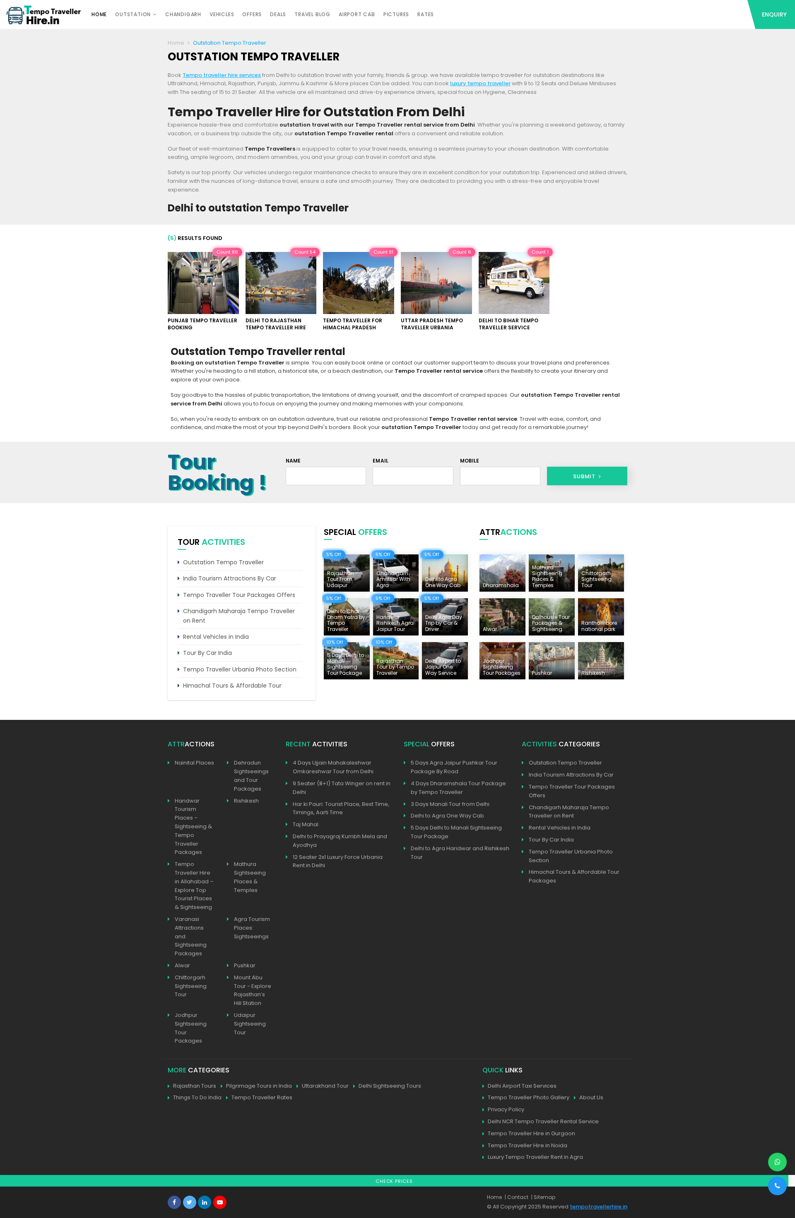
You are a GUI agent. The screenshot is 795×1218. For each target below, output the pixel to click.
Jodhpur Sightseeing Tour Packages (191, 1028)
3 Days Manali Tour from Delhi (450, 804)
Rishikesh (246, 801)
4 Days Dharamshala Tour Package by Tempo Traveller (458, 787)
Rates (425, 14)
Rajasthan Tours (194, 1086)
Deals (278, 14)
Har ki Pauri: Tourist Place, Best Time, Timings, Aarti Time (341, 808)
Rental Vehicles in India (216, 637)
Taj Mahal (305, 824)
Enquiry (774, 14)
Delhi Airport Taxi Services (522, 1086)
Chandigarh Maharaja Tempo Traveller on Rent (239, 615)
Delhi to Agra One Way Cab (447, 816)
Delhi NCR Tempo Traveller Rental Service (543, 1121)
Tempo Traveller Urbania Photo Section (239, 669)
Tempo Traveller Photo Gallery (528, 1097)
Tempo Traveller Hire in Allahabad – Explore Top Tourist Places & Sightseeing (194, 885)
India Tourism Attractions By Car (229, 578)
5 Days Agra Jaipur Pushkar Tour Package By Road (454, 767)
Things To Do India (197, 1097)
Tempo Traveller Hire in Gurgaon (531, 1133)
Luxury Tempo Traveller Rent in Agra (535, 1157)
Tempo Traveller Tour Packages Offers (239, 595)
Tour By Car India (207, 653)
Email (380, 460)
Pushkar (244, 965)
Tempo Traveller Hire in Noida (527, 1145)
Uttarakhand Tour (325, 1086)
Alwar (182, 965)
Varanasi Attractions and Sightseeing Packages (191, 936)
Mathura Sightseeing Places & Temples (250, 877)
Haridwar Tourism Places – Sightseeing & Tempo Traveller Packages (193, 826)
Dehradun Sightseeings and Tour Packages (251, 775)
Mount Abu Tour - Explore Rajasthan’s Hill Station (252, 990)
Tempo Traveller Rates (261, 1097)
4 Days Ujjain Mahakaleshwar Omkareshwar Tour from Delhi (333, 767)
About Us (591, 1097)
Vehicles (222, 14)
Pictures (396, 14)
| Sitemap (543, 1197)
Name (293, 460)
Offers (252, 14)
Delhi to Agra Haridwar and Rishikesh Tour (460, 852)
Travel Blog (312, 14)
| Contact (516, 1197)
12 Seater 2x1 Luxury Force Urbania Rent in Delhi (338, 861)
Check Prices (394, 1181)
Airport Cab (357, 14)
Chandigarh (183, 14)
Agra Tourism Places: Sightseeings (252, 927)
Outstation (133, 14)
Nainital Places (194, 763)
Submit (585, 476)
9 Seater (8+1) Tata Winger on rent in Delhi (341, 787)
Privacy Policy (506, 1109)
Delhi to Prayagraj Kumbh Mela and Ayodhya (340, 840)
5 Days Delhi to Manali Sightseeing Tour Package (456, 832)
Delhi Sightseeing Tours (390, 1086)
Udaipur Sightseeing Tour (250, 1023)
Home (99, 14)
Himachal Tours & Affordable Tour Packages (574, 876)
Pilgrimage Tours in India (259, 1086)
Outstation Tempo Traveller (223, 562)
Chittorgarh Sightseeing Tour (191, 986)
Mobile (469, 460)
